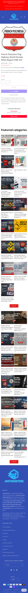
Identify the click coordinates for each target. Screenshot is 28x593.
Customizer (5, 549)
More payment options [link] (14, 94)
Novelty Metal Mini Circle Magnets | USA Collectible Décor (6, 391)
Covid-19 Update (6, 527)
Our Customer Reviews (8, 546)
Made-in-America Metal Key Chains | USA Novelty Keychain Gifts (7, 453)
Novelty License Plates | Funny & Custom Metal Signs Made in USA (7, 299)
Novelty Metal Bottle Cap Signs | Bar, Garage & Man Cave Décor (20, 256)
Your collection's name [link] (20, 170)
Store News (5, 536)
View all (14, 306)
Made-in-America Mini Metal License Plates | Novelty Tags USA (20, 412)
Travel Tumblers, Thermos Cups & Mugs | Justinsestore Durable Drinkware (20, 215)
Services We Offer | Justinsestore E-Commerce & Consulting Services (19, 454)
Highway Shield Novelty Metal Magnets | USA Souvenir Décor (7, 327)
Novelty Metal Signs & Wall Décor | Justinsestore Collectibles (7, 215)
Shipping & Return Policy (5, 65)
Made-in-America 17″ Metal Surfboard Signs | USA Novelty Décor (7, 434)
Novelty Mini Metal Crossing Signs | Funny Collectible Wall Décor (7, 256)
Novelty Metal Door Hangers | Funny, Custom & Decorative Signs (6, 279)
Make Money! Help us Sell (8, 552)
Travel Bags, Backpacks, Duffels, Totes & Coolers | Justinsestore (6, 193)
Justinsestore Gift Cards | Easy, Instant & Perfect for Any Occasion (20, 193)
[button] (2, 17)
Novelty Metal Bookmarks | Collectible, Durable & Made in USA (20, 328)
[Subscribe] (21, 564)
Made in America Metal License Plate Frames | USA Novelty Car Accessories (7, 371)
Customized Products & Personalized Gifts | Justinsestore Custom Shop (20, 151)
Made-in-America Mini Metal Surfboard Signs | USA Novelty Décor (20, 434)
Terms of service (7, 591)
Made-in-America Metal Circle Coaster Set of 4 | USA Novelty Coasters (20, 348)
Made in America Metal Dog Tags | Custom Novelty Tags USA (7, 348)
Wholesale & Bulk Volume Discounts (11, 555)
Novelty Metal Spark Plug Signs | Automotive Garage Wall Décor (19, 392)
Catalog (4, 539)
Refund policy (15, 589)
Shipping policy (14, 591)
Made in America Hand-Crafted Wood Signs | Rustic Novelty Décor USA (7, 236)
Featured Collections (7, 543)
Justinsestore (8, 589)
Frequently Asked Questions (9, 530)
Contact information (22, 591)
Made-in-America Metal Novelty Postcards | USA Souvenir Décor (20, 278)
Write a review (14, 116)
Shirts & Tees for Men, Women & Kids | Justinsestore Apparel (7, 171)
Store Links (5, 533)
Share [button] (3, 76)
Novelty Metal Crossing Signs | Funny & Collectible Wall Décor (20, 235)
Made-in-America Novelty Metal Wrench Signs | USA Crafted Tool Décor (7, 413)
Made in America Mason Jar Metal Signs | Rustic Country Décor (20, 370)
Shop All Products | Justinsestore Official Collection (7, 150)
